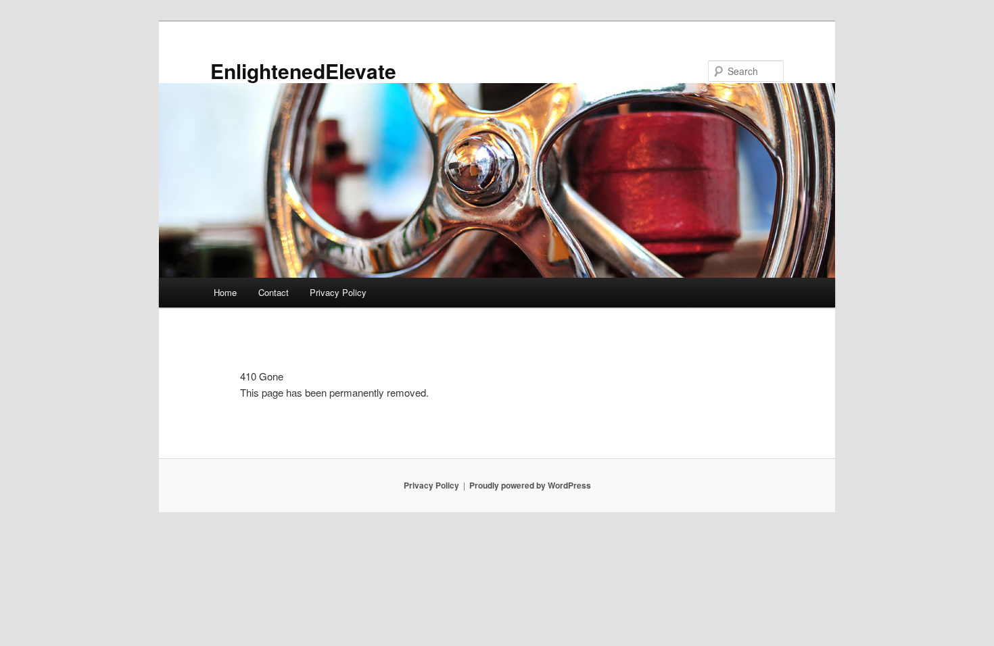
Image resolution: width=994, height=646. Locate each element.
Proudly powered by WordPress (530, 485)
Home (225, 292)
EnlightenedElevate (303, 70)
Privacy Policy (338, 292)
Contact (273, 292)
